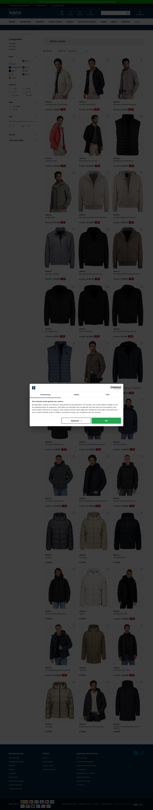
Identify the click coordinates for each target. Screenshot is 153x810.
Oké (106, 421)
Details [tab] (76, 395)
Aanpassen (75, 421)
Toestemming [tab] (45, 395)
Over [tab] (108, 395)
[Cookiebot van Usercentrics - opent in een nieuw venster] (112, 387)
